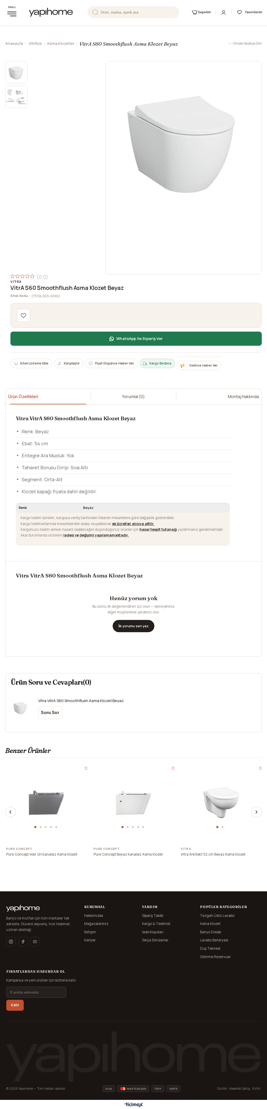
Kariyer (90, 940)
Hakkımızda (93, 915)
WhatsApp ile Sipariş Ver (139, 338)
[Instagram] (11, 941)
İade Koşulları (152, 932)
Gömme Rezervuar (215, 956)
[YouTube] (35, 941)
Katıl (15, 1005)
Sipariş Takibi (152, 915)
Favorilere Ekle (85, 766)
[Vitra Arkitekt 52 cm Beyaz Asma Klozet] (221, 803)
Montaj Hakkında (243, 396)
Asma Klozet (210, 923)
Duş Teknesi (210, 948)
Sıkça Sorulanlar (155, 940)
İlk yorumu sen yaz (133, 626)
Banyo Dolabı (210, 932)
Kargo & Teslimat (156, 923)
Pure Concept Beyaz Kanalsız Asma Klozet (128, 854)
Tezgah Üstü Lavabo (217, 915)
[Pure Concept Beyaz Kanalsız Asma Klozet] (133, 803)
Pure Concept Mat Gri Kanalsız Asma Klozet (41, 854)
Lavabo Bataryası (214, 940)
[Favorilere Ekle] (23, 315)
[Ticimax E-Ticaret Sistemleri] (133, 1105)
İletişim (90, 932)
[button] (36, 827)
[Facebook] (23, 941)
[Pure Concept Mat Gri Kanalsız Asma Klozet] (46, 803)
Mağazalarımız (96, 923)
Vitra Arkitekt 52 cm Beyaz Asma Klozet (213, 854)
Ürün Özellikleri (23, 396)
